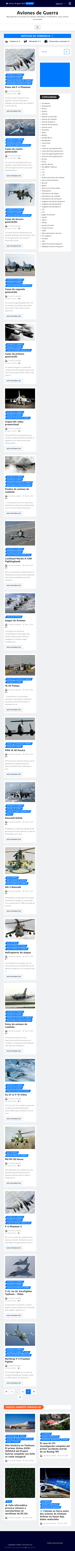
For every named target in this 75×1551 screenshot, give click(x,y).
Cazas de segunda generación (15, 290)
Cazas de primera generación (14, 355)
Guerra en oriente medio (51, 188)
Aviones (44, 114)
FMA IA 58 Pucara (15, 750)
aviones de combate (49, 119)
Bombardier (46, 140)
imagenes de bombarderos (52, 204)
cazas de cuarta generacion (52, 148)
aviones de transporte (50, 124)
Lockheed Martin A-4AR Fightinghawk (18, 560)
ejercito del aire (47, 164)
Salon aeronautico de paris (52, 233)
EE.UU (44, 162)
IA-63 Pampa (12, 685)
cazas (44, 146)
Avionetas (45, 130)
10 (34, 1391)
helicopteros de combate (51, 196)
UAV (43, 241)
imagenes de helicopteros (51, 207)
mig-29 (44, 217)
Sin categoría (46, 236)
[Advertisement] (56, 75)
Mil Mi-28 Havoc (14, 1159)
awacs (44, 132)
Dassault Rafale (13, 818)
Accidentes (46, 103)
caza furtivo (46, 143)
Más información (14, 111)
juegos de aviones (48, 215)
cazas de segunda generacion (52, 154)
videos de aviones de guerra (52, 244)
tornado (45, 238)
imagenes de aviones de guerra (53, 201)
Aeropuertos (46, 106)
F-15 (43, 170)
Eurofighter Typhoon (49, 167)
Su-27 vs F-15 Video (16, 1094)
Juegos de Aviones (15, 620)
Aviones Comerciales (49, 117)
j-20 (43, 212)
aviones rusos (47, 127)
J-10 (43, 209)
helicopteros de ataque (50, 193)
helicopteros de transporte (52, 199)
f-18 (43, 175)
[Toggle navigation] (37, 27)
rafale (44, 230)
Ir (66, 52)
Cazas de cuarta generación (14, 150)
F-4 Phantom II (13, 1226)
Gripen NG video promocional (14, 423)
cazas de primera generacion (52, 151)
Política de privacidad (55, 1543)
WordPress (9, 1547)
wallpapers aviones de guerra (52, 246)
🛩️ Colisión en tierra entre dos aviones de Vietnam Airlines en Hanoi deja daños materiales (54, 1515)
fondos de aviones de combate (53, 177)
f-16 (43, 172)
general (44, 183)
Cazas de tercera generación (14, 220)
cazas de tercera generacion (52, 156)
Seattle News (19, 1547)
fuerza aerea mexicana (50, 180)
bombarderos (47, 138)
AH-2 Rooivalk (13, 887)
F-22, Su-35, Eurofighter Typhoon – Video (18, 1292)
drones (44, 159)
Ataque (44, 111)
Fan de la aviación (14, 91)
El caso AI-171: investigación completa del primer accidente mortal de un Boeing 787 (55, 1447)
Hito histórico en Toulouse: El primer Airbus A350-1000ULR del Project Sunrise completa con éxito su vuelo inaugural (20, 1451)
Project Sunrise (47, 228)
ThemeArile (31, 1547)
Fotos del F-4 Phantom (17, 87)
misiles (44, 222)
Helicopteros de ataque (18, 952)
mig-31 (44, 220)
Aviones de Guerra (37, 12)
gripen (44, 185)
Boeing (44, 135)
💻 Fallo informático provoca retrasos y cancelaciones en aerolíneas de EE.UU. (16, 1509)
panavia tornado (48, 225)
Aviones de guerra (48, 122)
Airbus (44, 109)
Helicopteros (46, 191)
